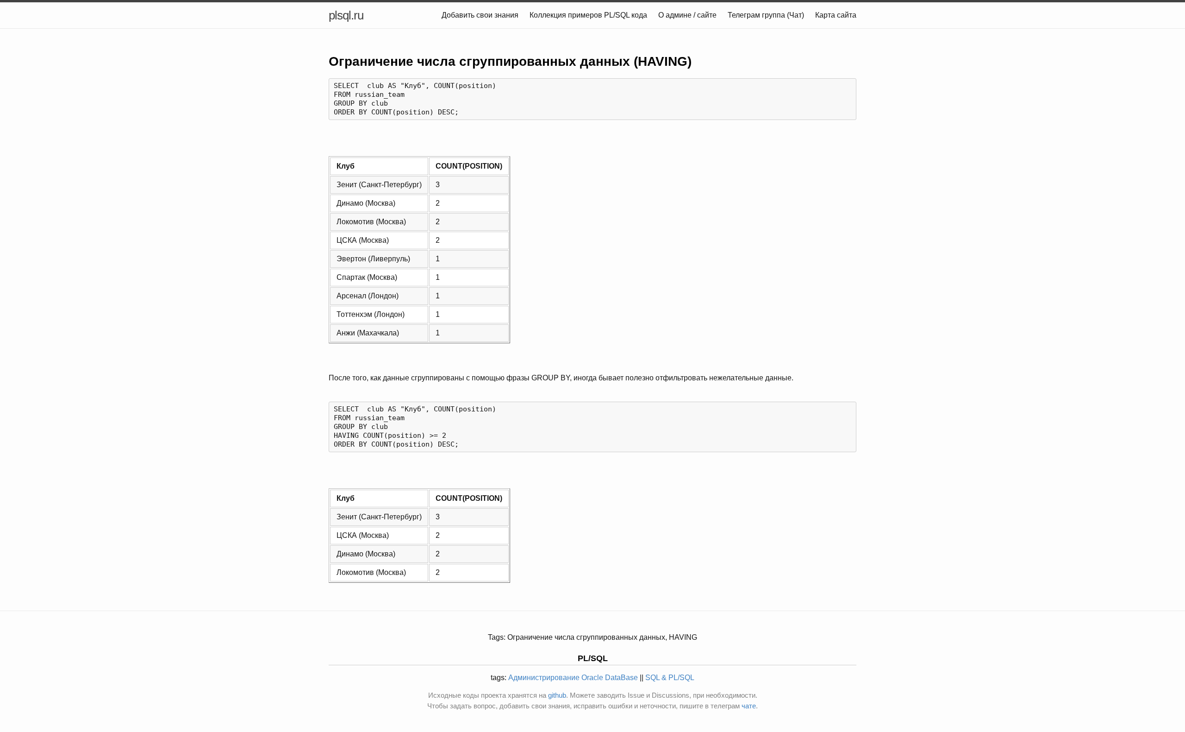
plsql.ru (346, 15)
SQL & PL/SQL (669, 678)
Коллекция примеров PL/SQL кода (588, 15)
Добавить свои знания (480, 15)
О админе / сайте (687, 15)
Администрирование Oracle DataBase (573, 678)
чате (749, 706)
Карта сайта (835, 15)
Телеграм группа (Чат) (766, 15)
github (557, 695)
